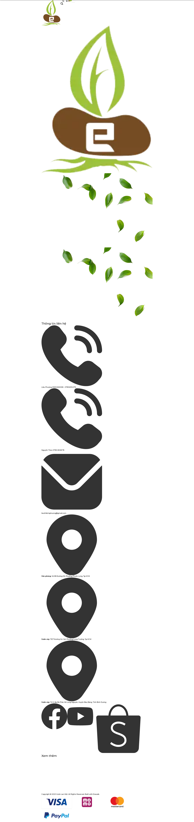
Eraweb (96, 794)
